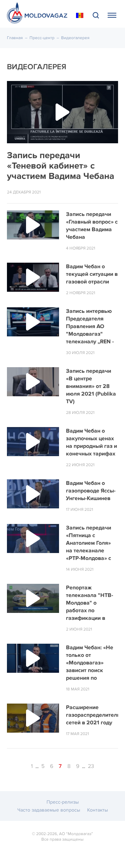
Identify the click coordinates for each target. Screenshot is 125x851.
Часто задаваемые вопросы (48, 810)
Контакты (97, 810)
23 (91, 766)
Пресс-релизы (63, 802)
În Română (79, 15)
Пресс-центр (42, 37)
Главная (15, 37)
